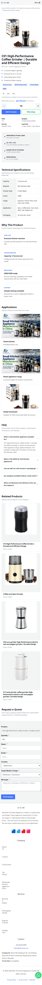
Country (4, 762)
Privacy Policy (11, 980)
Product (4, 727)
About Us (4, 848)
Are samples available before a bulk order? (20, 476)
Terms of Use (23, 980)
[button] (38, 975)
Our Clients (4, 873)
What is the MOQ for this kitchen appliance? (16, 460)
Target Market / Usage (9, 771)
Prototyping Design (5, 912)
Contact (5, 857)
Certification (5, 865)
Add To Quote (11, 112)
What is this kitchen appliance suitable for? (19, 438)
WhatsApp (31, 112)
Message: (5, 780)
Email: (3, 753)
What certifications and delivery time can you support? (20, 484)
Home (3, 8)
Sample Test (5, 931)
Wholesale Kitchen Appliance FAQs (5, 885)
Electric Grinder (11, 8)
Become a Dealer (5, 901)
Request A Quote (5, 922)
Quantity (4, 735)
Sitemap (32, 980)
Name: (4, 744)
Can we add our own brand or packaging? (20, 468)
